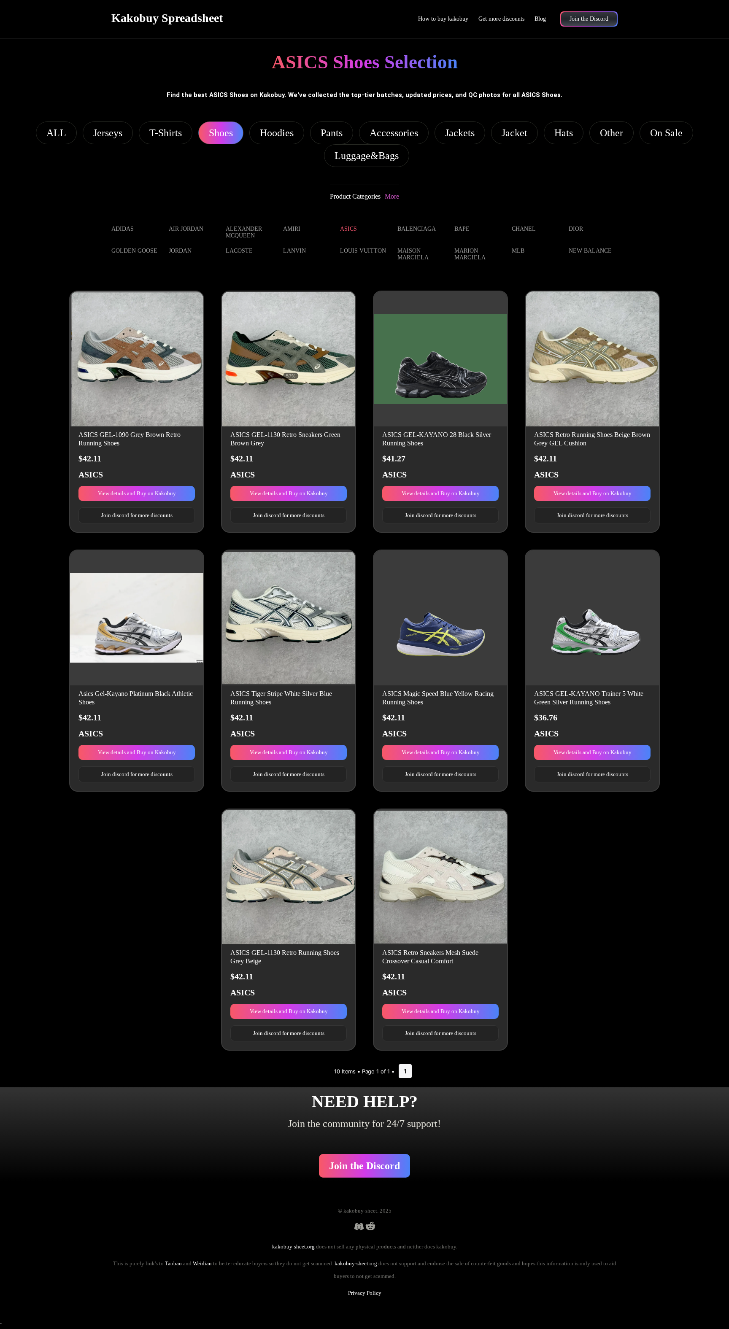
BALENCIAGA (416, 229)
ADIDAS (122, 229)
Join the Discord (364, 1165)
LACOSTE (239, 251)
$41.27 (393, 458)
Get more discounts (501, 19)
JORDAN (180, 251)
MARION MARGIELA (470, 254)
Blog (540, 19)
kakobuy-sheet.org (293, 1246)
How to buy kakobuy (443, 19)
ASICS (348, 229)
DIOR (576, 229)
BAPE (462, 229)
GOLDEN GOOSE (134, 251)
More (392, 196)
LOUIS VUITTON (363, 251)
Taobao (173, 1263)
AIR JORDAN (186, 229)
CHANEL (524, 229)
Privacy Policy (364, 1293)
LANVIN (294, 251)
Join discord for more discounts (137, 515)
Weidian (202, 1263)
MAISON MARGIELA (413, 254)
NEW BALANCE (590, 251)
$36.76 (545, 717)
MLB (518, 251)
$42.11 (89, 458)
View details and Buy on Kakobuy (137, 493)
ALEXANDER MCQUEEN (244, 232)
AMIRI (291, 229)
